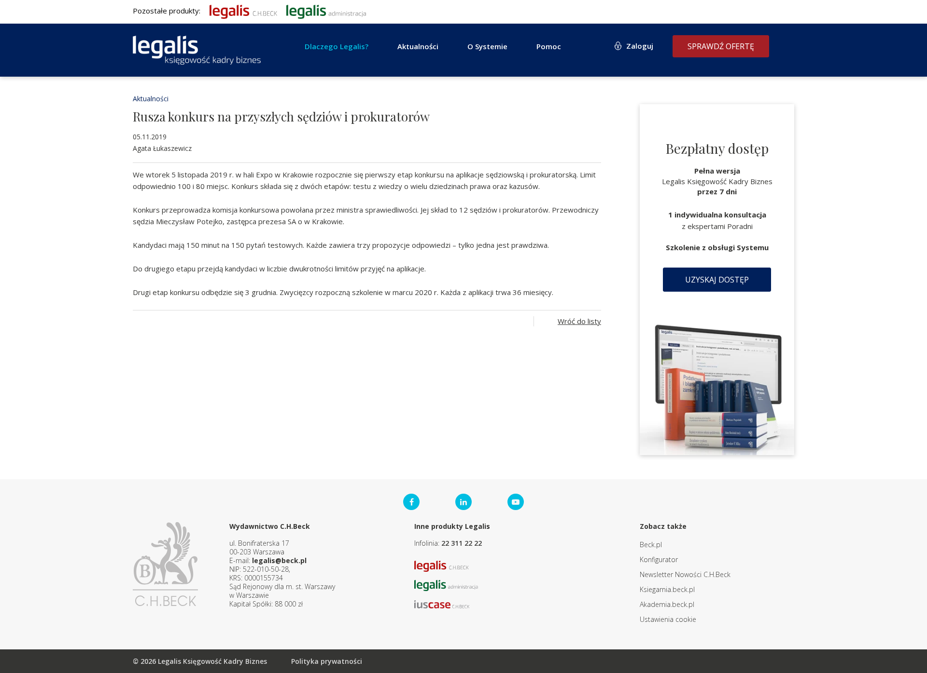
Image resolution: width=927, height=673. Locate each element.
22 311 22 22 (461, 543)
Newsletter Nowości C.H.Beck (685, 574)
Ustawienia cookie (668, 619)
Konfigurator (659, 559)
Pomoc (548, 46)
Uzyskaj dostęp (717, 279)
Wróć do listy (579, 321)
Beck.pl (651, 544)
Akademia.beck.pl (667, 604)
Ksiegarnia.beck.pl (667, 589)
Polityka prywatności (326, 661)
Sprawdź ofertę (721, 46)
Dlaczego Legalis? (336, 46)
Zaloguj (639, 46)
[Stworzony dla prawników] (243, 10)
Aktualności (151, 98)
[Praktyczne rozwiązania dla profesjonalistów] (197, 50)
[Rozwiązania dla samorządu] (326, 10)
